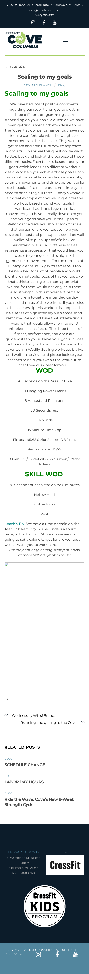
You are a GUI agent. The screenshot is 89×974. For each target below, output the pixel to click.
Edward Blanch (38, 85)
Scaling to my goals (44, 76)
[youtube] (54, 22)
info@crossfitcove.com (44, 10)
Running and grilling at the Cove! (49, 722)
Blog (61, 85)
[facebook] (44, 22)
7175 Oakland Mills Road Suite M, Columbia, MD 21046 (45, 5)
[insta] (33, 22)
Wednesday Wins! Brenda (34, 716)
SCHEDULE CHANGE (25, 764)
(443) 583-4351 (44, 15)
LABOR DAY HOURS (24, 781)
